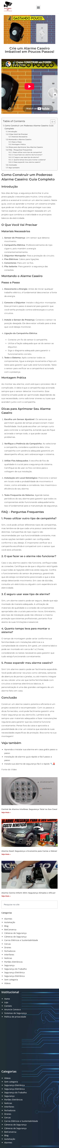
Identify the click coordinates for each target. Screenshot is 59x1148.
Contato (8, 1006)
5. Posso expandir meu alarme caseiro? (26, 162)
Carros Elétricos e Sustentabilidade (21, 940)
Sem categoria (11, 979)
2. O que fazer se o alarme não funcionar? (27, 155)
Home (7, 998)
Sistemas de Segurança (15, 1013)
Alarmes (8, 918)
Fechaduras (9, 951)
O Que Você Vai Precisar (18, 134)
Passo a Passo (17, 142)
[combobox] (29, 905)
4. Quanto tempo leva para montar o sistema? (29, 160)
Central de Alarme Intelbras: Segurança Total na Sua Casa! (29, 809)
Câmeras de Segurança (15, 933)
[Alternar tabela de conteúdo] (51, 121)
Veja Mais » (5, 812)
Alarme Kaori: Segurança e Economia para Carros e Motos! (29, 851)
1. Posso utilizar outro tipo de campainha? (27, 152)
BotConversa (10, 929)
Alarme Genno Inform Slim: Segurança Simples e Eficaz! (28, 893)
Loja (6, 1002)
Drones (7, 947)
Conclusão (13, 165)
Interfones (9, 954)
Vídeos (7, 983)
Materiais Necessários (19, 137)
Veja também (14, 168)
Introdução (12, 132)
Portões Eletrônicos (13, 961)
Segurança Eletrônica (14, 972)
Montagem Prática (19, 144)
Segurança (9, 965)
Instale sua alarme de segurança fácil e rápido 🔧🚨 (29, 764)
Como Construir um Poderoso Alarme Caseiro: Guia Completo (29, 127)
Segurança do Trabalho (15, 969)
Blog (6, 926)
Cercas (7, 944)
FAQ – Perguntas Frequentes (20, 150)
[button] (38, 7)
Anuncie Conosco (12, 1009)
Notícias (8, 958)
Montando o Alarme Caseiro (19, 139)
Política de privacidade (15, 1016)
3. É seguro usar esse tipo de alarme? (25, 157)
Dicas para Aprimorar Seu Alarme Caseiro (26, 147)
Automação (9, 922)
